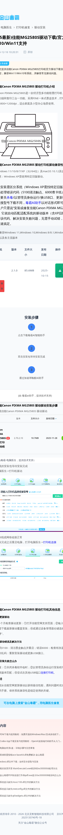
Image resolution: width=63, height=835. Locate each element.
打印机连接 (49, 542)
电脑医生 (6, 27)
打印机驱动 (48, 165)
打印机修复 (23, 27)
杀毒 (10, 197)
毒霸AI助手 (33, 203)
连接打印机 (47, 672)
